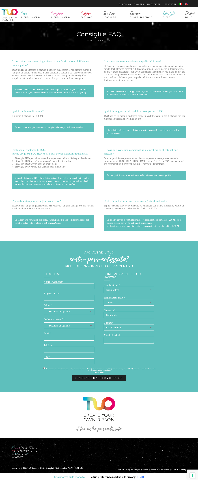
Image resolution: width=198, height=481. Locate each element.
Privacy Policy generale (148, 469)
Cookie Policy (165, 469)
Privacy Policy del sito (127, 469)
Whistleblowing (179, 469)
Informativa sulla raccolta (69, 477)
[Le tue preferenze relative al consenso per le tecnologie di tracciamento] (193, 476)
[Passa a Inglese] (186, 4)
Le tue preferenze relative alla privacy (113, 477)
